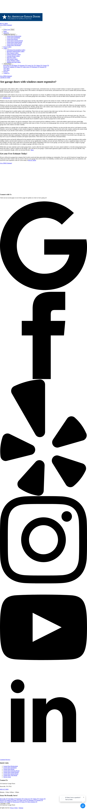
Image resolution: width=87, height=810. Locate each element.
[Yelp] (43, 495)
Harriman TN (35, 67)
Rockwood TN (17, 802)
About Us (6, 32)
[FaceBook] (43, 378)
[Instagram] (43, 583)
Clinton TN (39, 65)
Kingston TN (23, 65)
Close (12, 29)
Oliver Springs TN (32, 802)
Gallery (5, 48)
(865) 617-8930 (4, 789)
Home (5, 31)
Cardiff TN (10, 802)
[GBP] (43, 291)
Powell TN (6, 67)
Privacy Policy (14, 808)
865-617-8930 (32, 160)
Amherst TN (13, 67)
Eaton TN (19, 67)
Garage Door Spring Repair (10, 774)
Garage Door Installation (10, 767)
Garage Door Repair (8, 769)
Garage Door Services (9, 34)
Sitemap (21, 808)
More (32, 150)
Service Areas (7, 63)
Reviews (5, 71)
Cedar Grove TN (27, 67)
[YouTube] (43, 670)
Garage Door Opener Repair (11, 772)
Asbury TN (3, 802)
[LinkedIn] (43, 758)
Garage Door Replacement (10, 766)
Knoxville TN (7, 65)
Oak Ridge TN (15, 65)
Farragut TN (43, 67)
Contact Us (6, 73)
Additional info (6, 98)
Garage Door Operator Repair (11, 770)
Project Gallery (7, 47)
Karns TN (24, 802)
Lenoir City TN (31, 65)
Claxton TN (45, 65)
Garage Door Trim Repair (10, 775)
